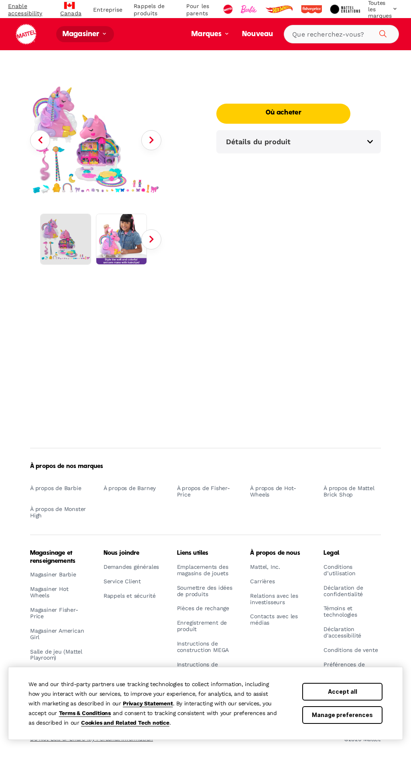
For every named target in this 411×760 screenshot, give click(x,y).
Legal (331, 553)
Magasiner (82, 34)
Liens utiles (193, 553)
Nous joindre (122, 553)
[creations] (346, 9)
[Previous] (40, 140)
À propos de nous (275, 553)
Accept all (342, 691)
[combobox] (341, 34)
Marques (207, 34)
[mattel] (229, 9)
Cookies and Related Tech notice (125, 722)
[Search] (381, 32)
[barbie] (250, 9)
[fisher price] (312, 9)
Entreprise (107, 9)
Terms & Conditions (85, 713)
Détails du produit (258, 141)
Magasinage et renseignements (52, 557)
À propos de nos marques (66, 466)
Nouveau (257, 34)
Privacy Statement (148, 703)
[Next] (151, 140)
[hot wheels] (280, 9)
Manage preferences (342, 714)
